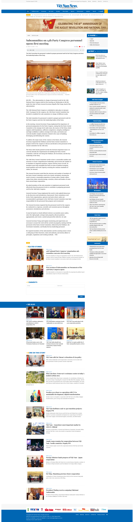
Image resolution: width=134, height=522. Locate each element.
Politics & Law (35, 11)
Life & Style (65, 11)
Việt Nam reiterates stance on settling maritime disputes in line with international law (98, 225)
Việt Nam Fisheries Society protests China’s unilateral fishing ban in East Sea (98, 230)
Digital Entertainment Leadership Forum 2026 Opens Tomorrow (101, 82)
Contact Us (105, 1)
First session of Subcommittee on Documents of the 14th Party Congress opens (64, 268)
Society (58, 11)
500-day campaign (47, 16)
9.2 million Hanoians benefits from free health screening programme (97, 124)
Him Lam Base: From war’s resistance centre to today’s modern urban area (65, 374)
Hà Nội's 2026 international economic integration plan (98, 151)
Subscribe (92, 40)
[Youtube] (79, 46)
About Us (100, 1)
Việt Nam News (67, 6)
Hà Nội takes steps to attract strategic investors (98, 155)
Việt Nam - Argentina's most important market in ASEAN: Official (63, 426)
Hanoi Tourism (85, 14)
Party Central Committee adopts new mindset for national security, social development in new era (98, 108)
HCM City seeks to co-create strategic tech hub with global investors (101, 56)
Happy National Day (58, 16)
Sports (72, 11)
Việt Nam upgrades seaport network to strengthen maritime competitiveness (98, 220)
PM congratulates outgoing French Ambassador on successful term (55, 322)
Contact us (93, 514)
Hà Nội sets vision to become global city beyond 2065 (97, 173)
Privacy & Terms (101, 514)
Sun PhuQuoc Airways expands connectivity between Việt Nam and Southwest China (97, 201)
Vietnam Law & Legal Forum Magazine (78, 1)
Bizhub (89, 1)
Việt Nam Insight (29, 16)
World (94, 11)
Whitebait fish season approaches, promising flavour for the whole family (97, 248)
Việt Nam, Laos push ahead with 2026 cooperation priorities (75, 322)
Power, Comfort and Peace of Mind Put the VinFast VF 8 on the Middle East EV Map (102, 74)
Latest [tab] (91, 51)
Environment (80, 11)
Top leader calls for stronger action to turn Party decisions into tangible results (98, 113)
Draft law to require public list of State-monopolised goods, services (75, 343)
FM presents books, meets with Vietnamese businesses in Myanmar (35, 343)
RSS (107, 514)
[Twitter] (77, 46)
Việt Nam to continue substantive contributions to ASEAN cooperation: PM (34, 323)
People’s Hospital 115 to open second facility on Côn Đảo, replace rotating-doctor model (102, 91)
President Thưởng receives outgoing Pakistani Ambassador (62, 491)
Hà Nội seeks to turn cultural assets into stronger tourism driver (97, 165)
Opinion (88, 11)
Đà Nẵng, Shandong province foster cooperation (63, 474)
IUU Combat (38, 16)
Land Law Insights (75, 14)
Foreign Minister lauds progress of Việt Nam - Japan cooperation (64, 458)
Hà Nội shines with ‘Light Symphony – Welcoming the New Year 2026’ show (98, 129)
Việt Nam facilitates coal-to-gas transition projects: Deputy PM (64, 410)
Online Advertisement (94, 45)
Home (29, 35)
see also (31, 304)
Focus (28, 14)
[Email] (84, 46)
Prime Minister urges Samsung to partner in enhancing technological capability (101, 65)
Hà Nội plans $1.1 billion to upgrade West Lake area (97, 133)
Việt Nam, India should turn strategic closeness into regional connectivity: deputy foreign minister (54, 344)
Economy (43, 11)
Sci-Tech (51, 11)
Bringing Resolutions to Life (39, 14)
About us (87, 514)
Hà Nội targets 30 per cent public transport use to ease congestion (97, 169)
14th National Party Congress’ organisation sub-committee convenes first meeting (63, 252)
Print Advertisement (94, 42)
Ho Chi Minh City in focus (96, 14)
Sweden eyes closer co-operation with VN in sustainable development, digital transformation (63, 393)
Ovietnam (94, 1)
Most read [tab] (102, 51)
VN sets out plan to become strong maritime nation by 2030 (97, 103)
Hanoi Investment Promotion (63, 14)
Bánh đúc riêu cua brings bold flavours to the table (96, 258)
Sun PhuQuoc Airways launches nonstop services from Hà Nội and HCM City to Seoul (97, 195)
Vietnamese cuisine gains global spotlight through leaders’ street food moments (98, 253)
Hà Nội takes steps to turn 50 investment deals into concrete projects (96, 147)
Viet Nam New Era (51, 14)
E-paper (91, 35)
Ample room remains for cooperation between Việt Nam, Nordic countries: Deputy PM (64, 442)
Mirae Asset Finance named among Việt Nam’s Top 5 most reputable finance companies (97, 206)
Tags (28, 242)
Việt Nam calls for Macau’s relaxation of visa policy (63, 357)
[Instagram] (82, 46)
